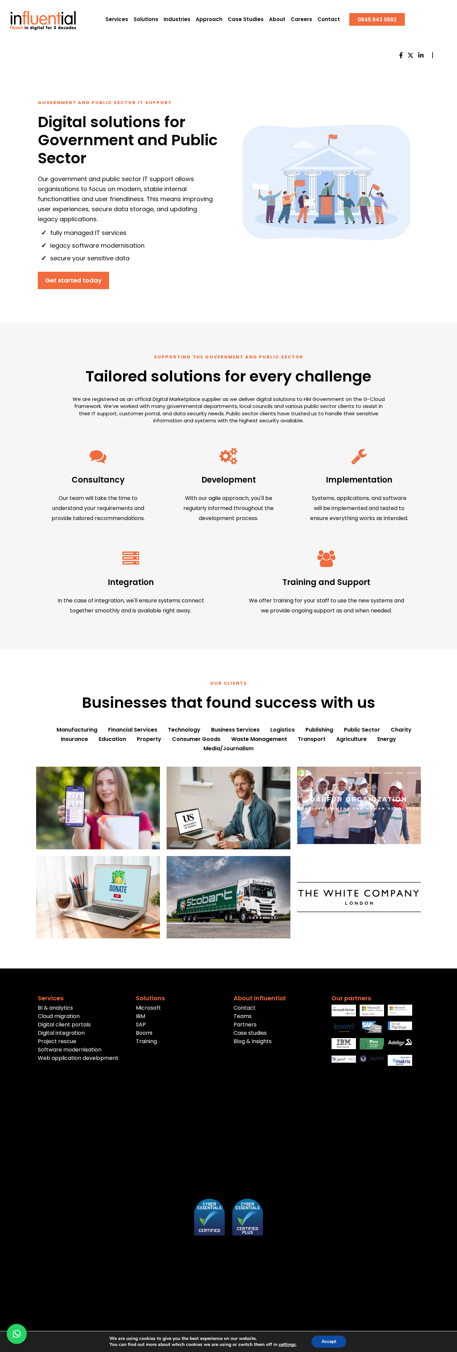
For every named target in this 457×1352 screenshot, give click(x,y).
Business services (235, 730)
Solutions (145, 19)
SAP (141, 1024)
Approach (209, 19)
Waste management (259, 739)
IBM (140, 1016)
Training (146, 1041)
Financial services (132, 730)
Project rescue (57, 1041)
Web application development (78, 1058)
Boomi (144, 1033)
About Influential (260, 998)
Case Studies (246, 19)
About (277, 19)
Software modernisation (69, 1049)
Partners (245, 1024)
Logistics (282, 730)
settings (287, 1345)
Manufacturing (77, 730)
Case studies (250, 1033)
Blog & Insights (253, 1041)
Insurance (74, 739)
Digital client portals (64, 1024)
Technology (184, 730)
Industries (177, 19)
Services (116, 19)
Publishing (319, 730)
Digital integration (61, 1033)
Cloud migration (59, 1016)
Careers (301, 19)
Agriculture (351, 739)
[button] (17, 1334)
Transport (312, 739)
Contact (328, 19)
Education (112, 739)
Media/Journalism (228, 748)
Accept (329, 1341)
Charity (401, 730)
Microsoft (148, 1008)
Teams (243, 1016)
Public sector (362, 730)
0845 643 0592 (377, 19)
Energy (386, 739)
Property (149, 739)
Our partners (351, 998)
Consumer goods (196, 739)
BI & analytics (55, 1008)
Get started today (73, 280)
